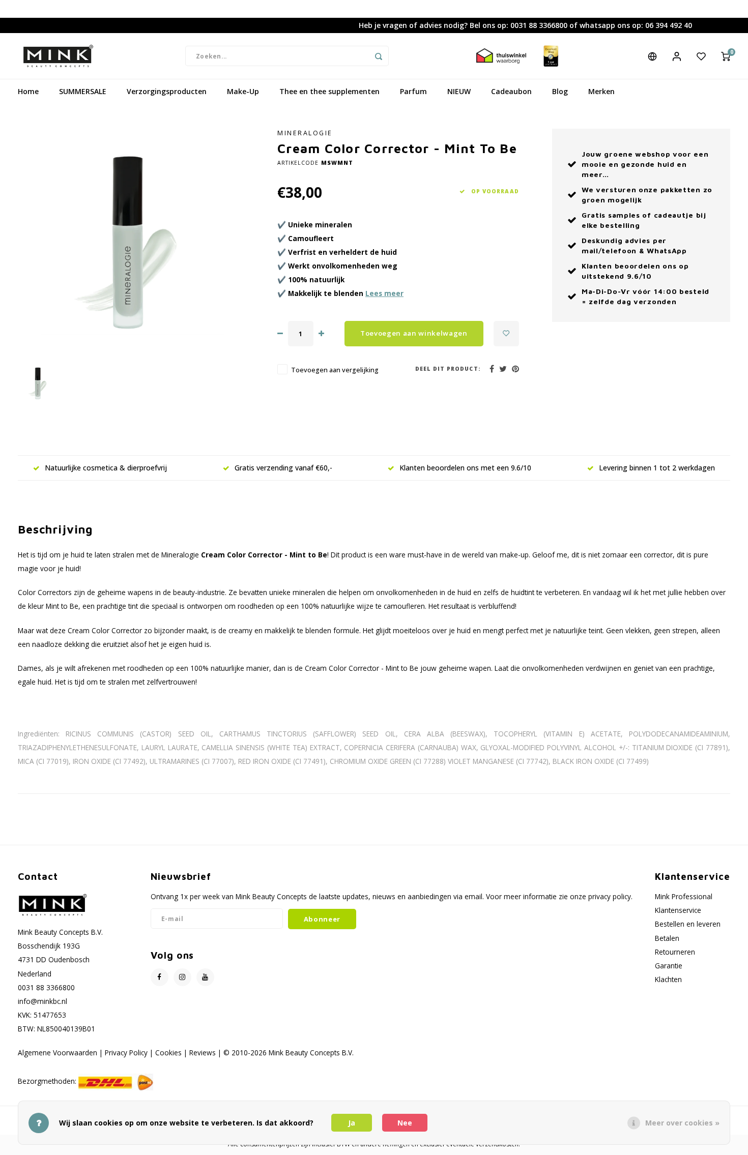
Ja (351, 1123)
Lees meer (384, 293)
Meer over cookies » (682, 1123)
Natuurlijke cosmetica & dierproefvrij (106, 467)
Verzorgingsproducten (167, 91)
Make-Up (243, 91)
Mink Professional (683, 896)
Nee (404, 1123)
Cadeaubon (511, 91)
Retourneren (675, 952)
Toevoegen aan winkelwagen (414, 333)
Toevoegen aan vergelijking (335, 370)
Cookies (168, 1052)
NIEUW (459, 91)
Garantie (668, 965)
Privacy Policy (126, 1052)
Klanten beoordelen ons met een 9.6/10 (465, 467)
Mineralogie (305, 133)
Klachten (668, 979)
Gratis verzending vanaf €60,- (283, 467)
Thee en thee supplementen (329, 91)
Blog (560, 91)
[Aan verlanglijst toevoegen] (506, 333)
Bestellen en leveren (688, 924)
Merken (601, 91)
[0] (725, 56)
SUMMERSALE (82, 91)
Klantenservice (678, 910)
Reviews (202, 1052)
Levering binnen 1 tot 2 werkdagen (657, 467)
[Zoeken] (378, 56)
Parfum (413, 91)
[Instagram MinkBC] (182, 977)
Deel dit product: (448, 368)
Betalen (667, 938)
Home (28, 91)
